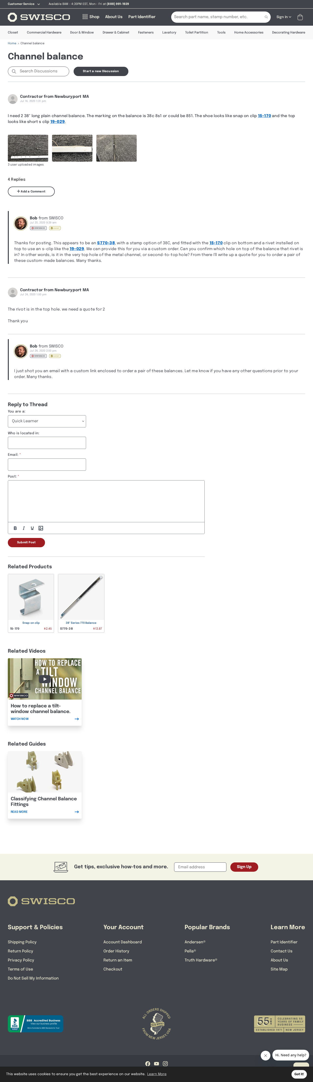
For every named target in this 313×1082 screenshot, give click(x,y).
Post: (12, 476)
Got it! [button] (299, 1074)
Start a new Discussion (101, 71)
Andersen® (195, 942)
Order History (116, 951)
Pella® (190, 951)
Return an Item (117, 960)
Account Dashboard (122, 942)
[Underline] (32, 528)
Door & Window (82, 32)
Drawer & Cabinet (116, 32)
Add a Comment (32, 191)
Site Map (279, 969)
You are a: (16, 411)
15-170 (264, 116)
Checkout (112, 969)
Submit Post (26, 542)
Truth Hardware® (201, 960)
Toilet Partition (196, 32)
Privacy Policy (21, 960)
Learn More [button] (157, 1074)
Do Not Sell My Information (33, 978)
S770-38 (106, 243)
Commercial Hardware (44, 32)
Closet (13, 32)
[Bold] (15, 528)
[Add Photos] (41, 528)
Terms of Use (20, 969)
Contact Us (281, 951)
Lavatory (169, 32)
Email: (13, 455)
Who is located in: (24, 433)
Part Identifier (284, 942)
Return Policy (20, 951)
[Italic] (24, 528)
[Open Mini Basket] (301, 17)
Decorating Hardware (288, 32)
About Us (279, 960)
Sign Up (244, 867)
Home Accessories (248, 32)
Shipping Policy (22, 942)
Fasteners (146, 32)
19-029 (57, 122)
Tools (221, 32)
